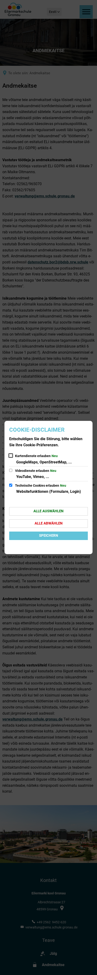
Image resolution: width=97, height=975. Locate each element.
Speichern (48, 535)
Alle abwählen (49, 523)
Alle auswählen (48, 511)
